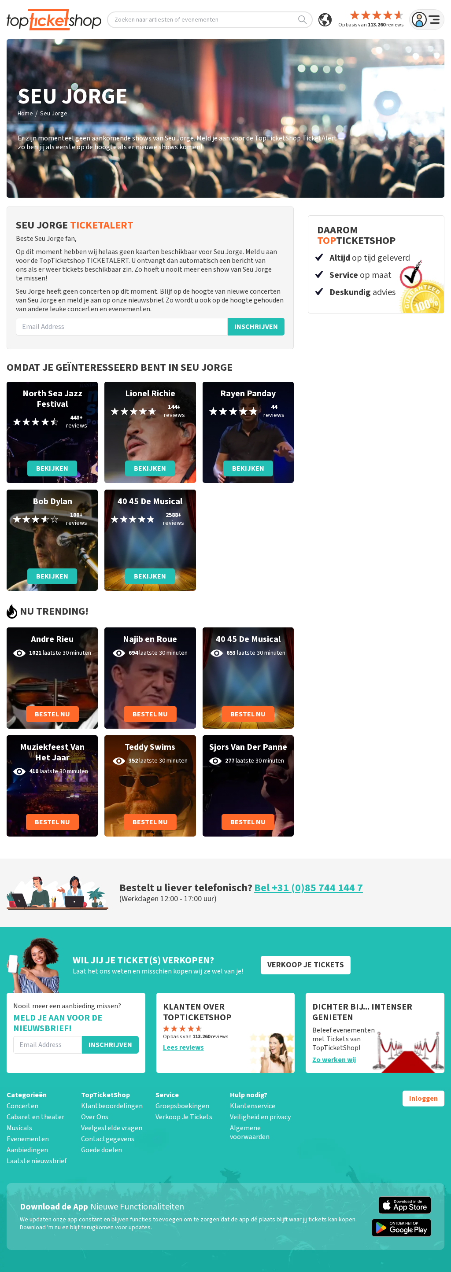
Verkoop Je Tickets (183, 1117)
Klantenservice (252, 1106)
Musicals (19, 1128)
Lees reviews (183, 1047)
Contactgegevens (107, 1139)
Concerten (22, 1106)
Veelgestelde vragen (111, 1128)
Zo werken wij (334, 1059)
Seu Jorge (53, 113)
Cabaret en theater (35, 1117)
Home (25, 113)
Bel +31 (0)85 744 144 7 (308, 888)
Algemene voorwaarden (250, 1132)
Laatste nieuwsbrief (37, 1161)
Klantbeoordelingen (112, 1106)
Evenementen (28, 1139)
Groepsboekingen (182, 1106)
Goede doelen (101, 1150)
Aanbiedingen (27, 1150)
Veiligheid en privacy (260, 1117)
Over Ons (94, 1117)
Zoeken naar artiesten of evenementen (166, 19)
